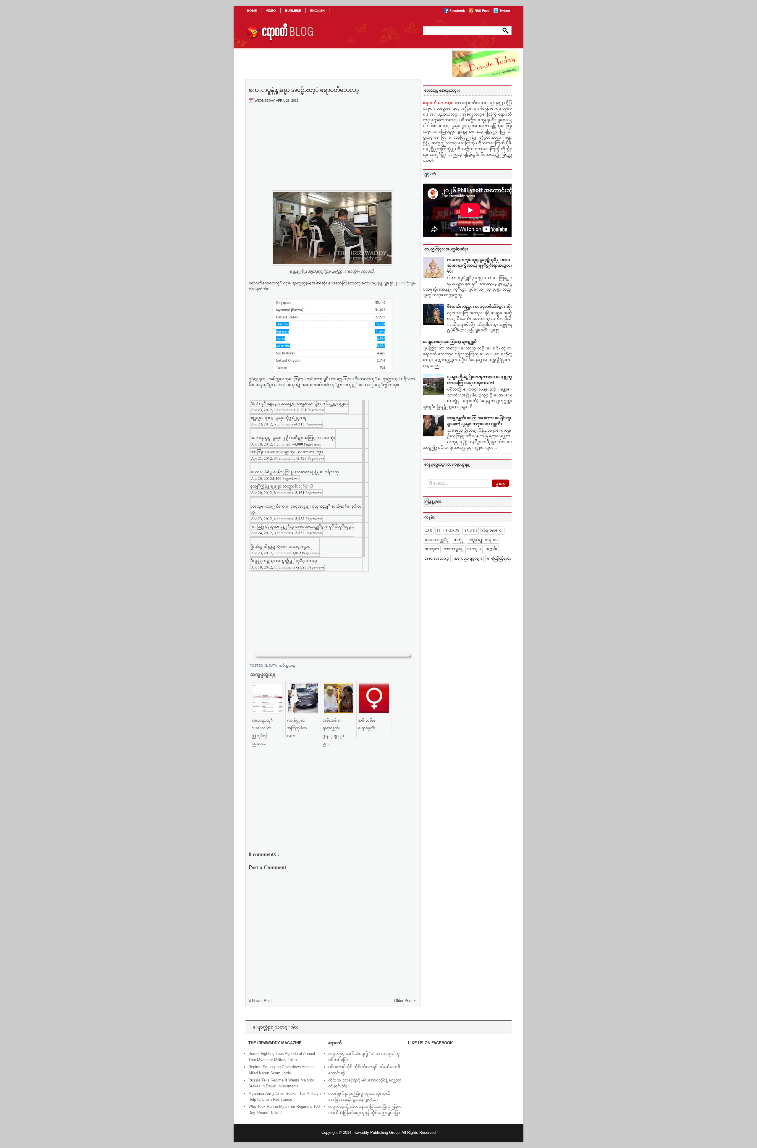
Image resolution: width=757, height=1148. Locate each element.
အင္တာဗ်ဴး (491, 549)
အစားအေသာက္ (437, 558)
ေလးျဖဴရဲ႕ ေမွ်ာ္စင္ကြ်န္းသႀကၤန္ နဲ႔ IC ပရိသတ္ (294, 472)
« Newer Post (260, 1000)
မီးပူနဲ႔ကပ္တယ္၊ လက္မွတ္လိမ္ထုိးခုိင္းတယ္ (283, 560)
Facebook (457, 10)
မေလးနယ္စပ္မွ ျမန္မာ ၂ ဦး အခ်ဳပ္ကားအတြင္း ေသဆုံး (292, 437)
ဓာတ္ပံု (458, 540)
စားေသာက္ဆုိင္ (437, 540)
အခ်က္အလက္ (287, 665)
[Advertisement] (332, 152)
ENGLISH (317, 10)
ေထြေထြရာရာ (499, 558)
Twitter (504, 10)
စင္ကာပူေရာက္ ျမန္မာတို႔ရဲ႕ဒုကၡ (278, 417)
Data (273, 665)
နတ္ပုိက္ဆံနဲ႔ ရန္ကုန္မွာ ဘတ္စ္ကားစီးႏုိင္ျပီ (281, 486)
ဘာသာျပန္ (453, 549)
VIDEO (271, 10)
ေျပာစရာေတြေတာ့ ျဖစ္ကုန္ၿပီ (450, 341)
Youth (470, 530)
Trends (452, 530)
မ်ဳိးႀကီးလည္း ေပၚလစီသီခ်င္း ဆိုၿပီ (481, 306)
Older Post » (405, 1000)
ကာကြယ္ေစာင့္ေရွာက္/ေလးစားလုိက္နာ (286, 452)
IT (438, 530)
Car (428, 530)
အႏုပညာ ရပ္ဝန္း (468, 558)
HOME (252, 10)
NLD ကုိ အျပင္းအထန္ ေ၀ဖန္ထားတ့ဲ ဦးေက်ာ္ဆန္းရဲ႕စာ (299, 403)
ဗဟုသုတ (432, 549)
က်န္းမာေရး (492, 530)
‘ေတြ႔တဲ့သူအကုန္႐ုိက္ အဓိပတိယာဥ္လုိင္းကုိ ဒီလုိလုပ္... (302, 526)
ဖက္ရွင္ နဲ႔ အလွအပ (483, 540)
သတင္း (474, 549)
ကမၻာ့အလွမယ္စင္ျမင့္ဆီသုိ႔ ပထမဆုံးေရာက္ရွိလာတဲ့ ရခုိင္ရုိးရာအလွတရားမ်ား (482, 265)
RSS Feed (483, 10)
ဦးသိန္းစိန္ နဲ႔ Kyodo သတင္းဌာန (280, 546)
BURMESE (293, 10)
